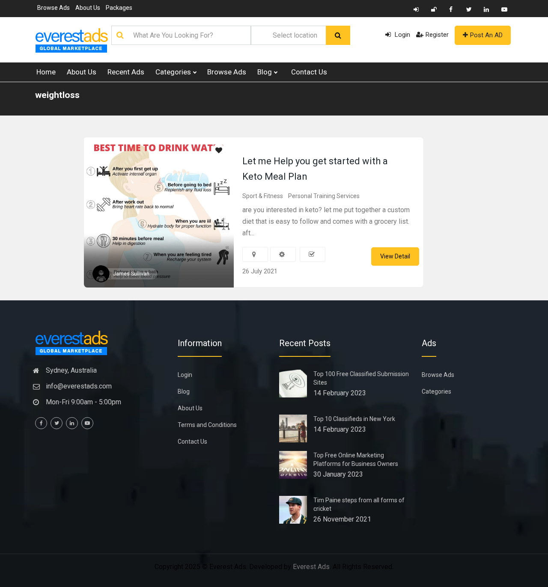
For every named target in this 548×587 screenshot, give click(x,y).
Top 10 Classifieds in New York (354, 418)
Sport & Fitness (262, 196)
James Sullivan (131, 274)
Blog (265, 72)
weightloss (57, 95)
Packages (119, 7)
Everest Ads (311, 567)
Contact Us (309, 72)
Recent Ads (125, 72)
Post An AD (486, 35)
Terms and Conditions (207, 424)
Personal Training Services (324, 196)
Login (401, 35)
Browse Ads (53, 7)
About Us (87, 7)
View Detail (395, 256)
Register (437, 35)
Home (46, 72)
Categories (174, 72)
